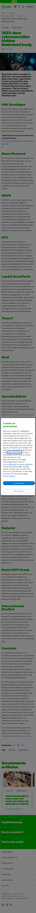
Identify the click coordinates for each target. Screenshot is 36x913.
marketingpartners (14, 452)
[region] (18, 456)
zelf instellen (10, 476)
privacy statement (25, 464)
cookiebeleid (11, 464)
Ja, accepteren (18, 483)
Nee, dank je (19, 491)
